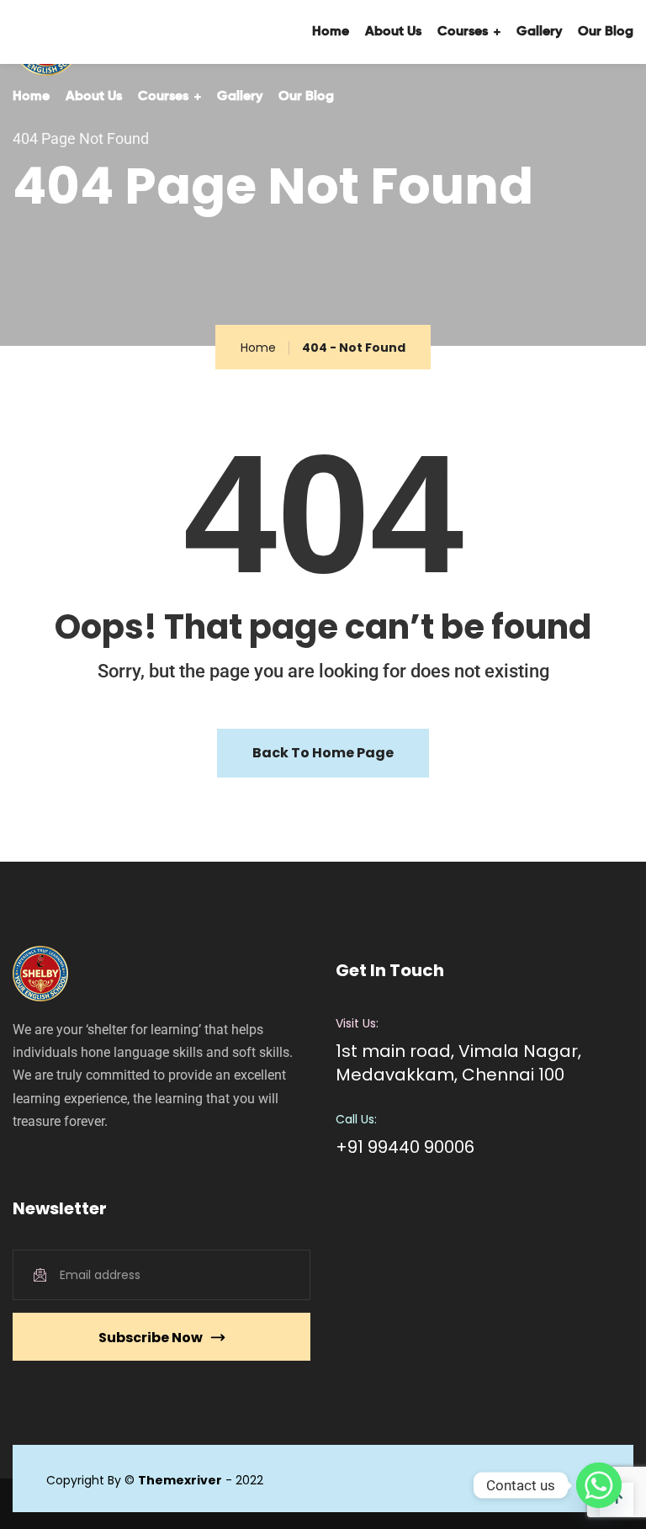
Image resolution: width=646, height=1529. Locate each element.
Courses (163, 97)
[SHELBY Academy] (68, 32)
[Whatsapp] (599, 1485)
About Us (94, 97)
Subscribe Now (150, 1337)
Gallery (239, 97)
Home (31, 97)
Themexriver (180, 1480)
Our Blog (306, 97)
